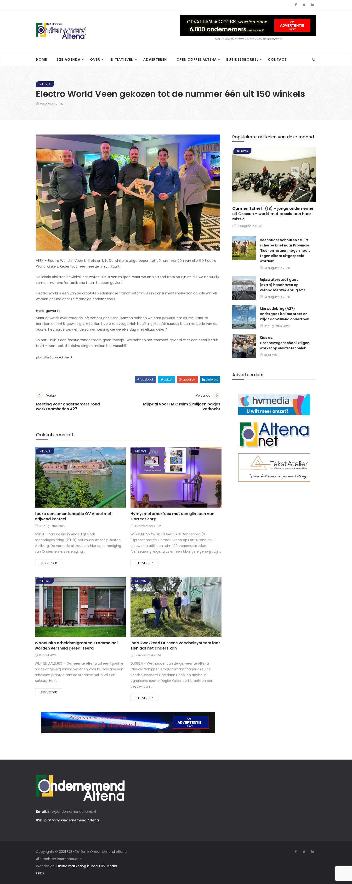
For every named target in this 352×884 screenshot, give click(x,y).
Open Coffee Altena (196, 59)
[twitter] (75, 479)
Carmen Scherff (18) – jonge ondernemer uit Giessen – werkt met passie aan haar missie (273, 214)
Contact (277, 59)
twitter (167, 379)
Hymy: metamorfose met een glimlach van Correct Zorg (172, 516)
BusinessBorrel (242, 59)
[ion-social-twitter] (304, 4)
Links (40, 873)
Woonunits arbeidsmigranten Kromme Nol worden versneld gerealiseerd (76, 645)
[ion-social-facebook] (295, 4)
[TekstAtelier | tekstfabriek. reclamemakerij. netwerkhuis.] (274, 467)
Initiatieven (122, 59)
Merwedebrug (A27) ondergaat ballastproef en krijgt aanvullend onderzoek (284, 314)
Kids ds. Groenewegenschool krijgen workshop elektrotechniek (284, 343)
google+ (188, 379)
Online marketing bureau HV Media (86, 866)
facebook (146, 379)
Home (41, 59)
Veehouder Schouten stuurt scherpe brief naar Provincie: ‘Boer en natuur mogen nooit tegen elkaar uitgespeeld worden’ (285, 250)
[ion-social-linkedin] (312, 4)
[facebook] (62, 479)
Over (95, 59)
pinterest (211, 379)
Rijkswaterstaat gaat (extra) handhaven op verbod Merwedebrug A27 (282, 285)
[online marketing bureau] (274, 404)
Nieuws (45, 84)
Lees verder (48, 563)
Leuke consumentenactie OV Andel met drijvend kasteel (73, 516)
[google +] (88, 479)
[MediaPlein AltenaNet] (274, 434)
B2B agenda (68, 59)
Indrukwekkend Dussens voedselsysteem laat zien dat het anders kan (175, 645)
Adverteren (155, 59)
